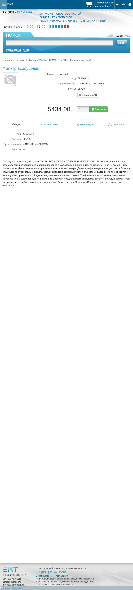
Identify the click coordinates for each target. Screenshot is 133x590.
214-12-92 (18, 12)
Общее (16, 124)
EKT (10, 4)
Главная (7, 60)
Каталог (20, 60)
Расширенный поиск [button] (17, 49)
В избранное (86, 95)
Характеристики (49, 124)
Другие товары (116, 124)
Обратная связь (44, 576)
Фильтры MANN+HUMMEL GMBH (47, 60)
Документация (85, 124)
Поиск (121, 42)
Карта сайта (62, 576)
